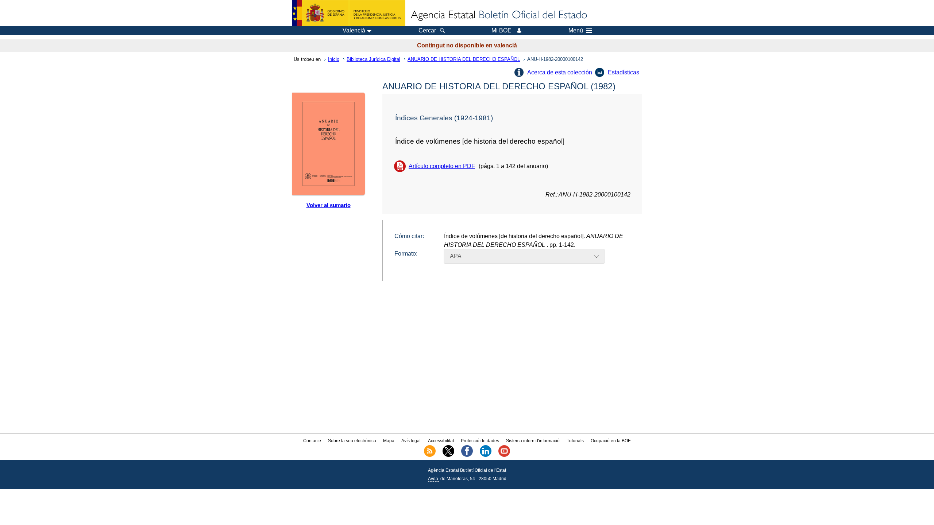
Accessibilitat (441, 440)
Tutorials (575, 440)
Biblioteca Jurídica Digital (373, 59)
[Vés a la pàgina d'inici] (498, 15)
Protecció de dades (480, 440)
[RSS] (430, 455)
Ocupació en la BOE (611, 440)
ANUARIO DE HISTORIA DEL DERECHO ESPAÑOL (464, 59)
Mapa (388, 440)
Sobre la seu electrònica (352, 440)
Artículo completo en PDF (442, 166)
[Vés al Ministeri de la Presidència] (348, 13)
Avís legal (411, 440)
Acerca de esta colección (559, 72)
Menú (575, 31)
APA (456, 256)
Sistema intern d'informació (533, 440)
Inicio (333, 59)
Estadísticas (623, 72)
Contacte (312, 440)
